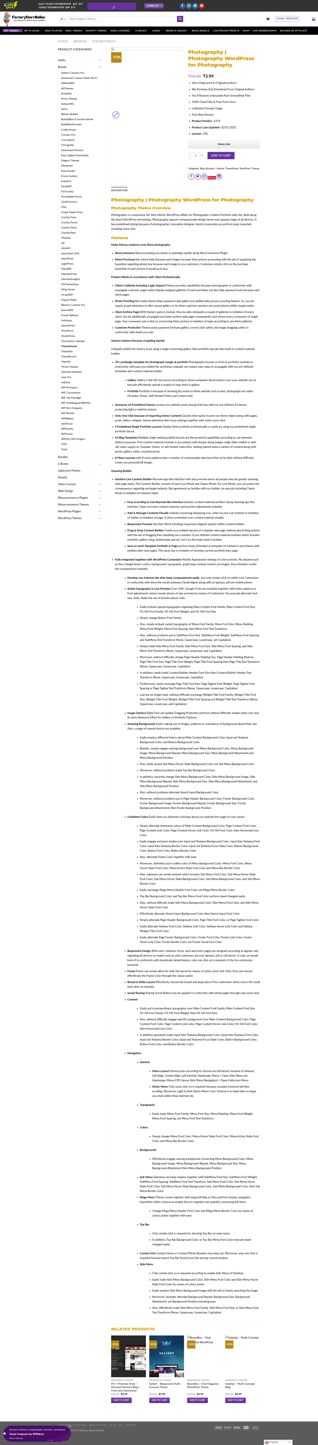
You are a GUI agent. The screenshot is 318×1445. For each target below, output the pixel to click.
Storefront (67, 330)
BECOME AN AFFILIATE (293, 30)
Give (63, 207)
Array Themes (69, 98)
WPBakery (67, 418)
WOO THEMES (74, 30)
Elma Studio (68, 171)
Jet (63, 243)
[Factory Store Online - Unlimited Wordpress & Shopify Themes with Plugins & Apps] (27, 19)
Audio (61, 60)
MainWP (66, 269)
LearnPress (67, 258)
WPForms (67, 434)
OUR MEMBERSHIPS (264, 30)
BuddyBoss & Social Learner (77, 119)
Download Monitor (72, 150)
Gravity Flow (68, 217)
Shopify (62, 477)
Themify (66, 361)
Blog (202, 169)
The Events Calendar (73, 341)
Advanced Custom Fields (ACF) (79, 78)
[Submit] (180, 19)
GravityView (68, 232)
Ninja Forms (68, 289)
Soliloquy (66, 320)
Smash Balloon (69, 315)
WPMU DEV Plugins (73, 439)
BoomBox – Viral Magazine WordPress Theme (202, 1385)
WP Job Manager (71, 398)
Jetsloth (65, 248)
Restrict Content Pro (73, 305)
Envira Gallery (69, 176)
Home (63, 41)
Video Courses (67, 484)
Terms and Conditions (72, 1425)
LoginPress (67, 263)
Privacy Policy (98, 1425)
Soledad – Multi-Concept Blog (240, 1385)
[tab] (119, 190)
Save (213, 177)
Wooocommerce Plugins (73, 497)
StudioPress (68, 336)
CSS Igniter (67, 145)
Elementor (67, 165)
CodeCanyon (68, 129)
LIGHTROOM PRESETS (226, 30)
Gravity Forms (69, 222)
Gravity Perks (69, 227)
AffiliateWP (68, 83)
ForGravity (67, 191)
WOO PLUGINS (53, 30)
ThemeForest (104, 41)
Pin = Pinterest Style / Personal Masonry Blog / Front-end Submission (125, 1387)
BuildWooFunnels (71, 124)
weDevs (65, 382)
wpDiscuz (67, 423)
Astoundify (67, 104)
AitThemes (67, 88)
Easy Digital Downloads (75, 155)
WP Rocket (67, 413)
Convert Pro (68, 135)
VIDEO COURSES (120, 30)
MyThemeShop (70, 284)
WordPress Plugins (69, 511)
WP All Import (69, 387)
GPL (205, 133)
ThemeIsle (67, 351)
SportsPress (68, 325)
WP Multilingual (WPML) (75, 403)
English (273, 1442)
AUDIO (156, 30)
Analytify (66, 93)
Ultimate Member (71, 372)
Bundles (63, 457)
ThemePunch (68, 356)
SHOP (246, 30)
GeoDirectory (69, 201)
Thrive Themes (69, 367)
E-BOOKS (141, 30)
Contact (130, 1425)
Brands (80, 41)
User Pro (66, 377)
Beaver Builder (69, 114)
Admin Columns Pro (72, 73)
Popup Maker (69, 300)
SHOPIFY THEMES (96, 30)
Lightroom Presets (69, 470)
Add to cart (221, 155)
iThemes (66, 238)
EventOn (66, 181)
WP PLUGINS (31, 30)
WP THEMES (11, 30)
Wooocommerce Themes (73, 504)
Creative (220, 169)
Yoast (64, 449)
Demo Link (224, 144)
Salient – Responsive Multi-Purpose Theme (165, 1385)
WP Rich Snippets (71, 408)
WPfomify (67, 428)
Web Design (65, 491)
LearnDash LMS (70, 253)
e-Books (63, 463)
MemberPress (69, 274)
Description (119, 190)
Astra (64, 109)
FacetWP (66, 186)
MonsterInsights (70, 279)
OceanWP (67, 294)
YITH (64, 444)
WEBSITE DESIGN (176, 30)
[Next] (259, 1372)
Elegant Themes (70, 160)
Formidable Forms (71, 196)
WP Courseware (70, 392)
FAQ (120, 1425)
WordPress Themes (70, 518)
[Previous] (111, 1372)
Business (210, 169)
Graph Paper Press (72, 212)
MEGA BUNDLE (200, 30)
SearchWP (67, 310)
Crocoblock (68, 140)
